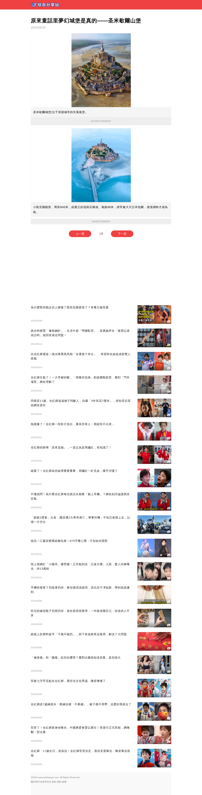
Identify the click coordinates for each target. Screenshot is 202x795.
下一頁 (122, 233)
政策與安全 (45, 781)
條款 (54, 781)
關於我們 (35, 781)
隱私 (59, 781)
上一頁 (80, 233)
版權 (64, 781)
